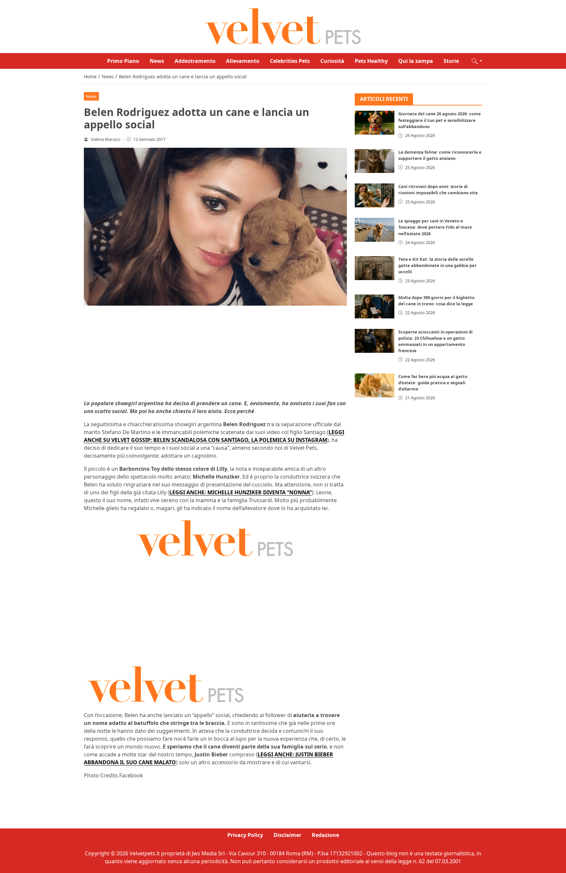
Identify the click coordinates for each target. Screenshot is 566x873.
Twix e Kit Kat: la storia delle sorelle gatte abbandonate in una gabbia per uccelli (437, 265)
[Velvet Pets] (283, 25)
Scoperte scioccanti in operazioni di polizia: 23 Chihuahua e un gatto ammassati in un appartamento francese (435, 341)
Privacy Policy (245, 835)
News (157, 61)
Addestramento (195, 61)
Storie (451, 61)
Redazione (325, 835)
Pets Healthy (371, 61)
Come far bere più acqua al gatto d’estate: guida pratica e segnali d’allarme (432, 382)
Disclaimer (287, 835)
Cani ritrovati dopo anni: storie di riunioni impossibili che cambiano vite (438, 189)
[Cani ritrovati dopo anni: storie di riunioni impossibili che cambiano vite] (375, 195)
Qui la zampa (415, 61)
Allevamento (242, 61)
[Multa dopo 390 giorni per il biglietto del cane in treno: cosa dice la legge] (375, 306)
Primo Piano (123, 61)
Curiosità (332, 61)
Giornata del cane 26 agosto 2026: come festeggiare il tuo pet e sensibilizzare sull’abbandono (439, 120)
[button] (477, 61)
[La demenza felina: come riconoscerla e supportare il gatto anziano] (375, 161)
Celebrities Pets (290, 61)
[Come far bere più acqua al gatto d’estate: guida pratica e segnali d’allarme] (375, 385)
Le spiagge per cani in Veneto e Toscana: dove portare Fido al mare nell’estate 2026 (435, 227)
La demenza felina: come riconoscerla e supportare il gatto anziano (439, 155)
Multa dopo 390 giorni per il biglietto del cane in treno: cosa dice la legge (436, 300)
